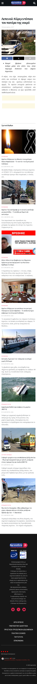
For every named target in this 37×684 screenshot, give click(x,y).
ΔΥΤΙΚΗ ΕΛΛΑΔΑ (7, 454)
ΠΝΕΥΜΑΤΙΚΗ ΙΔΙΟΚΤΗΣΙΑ (18, 626)
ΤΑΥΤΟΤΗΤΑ (18, 637)
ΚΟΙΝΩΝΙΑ (5, 156)
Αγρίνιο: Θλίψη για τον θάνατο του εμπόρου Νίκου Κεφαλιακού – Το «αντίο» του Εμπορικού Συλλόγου (18, 161)
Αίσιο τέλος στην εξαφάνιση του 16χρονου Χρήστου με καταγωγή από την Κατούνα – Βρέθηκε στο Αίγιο (16, 262)
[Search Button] (34, 3)
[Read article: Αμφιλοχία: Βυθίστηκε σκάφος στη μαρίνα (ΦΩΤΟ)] (18, 389)
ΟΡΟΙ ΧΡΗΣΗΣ (18, 622)
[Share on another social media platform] (30, 58)
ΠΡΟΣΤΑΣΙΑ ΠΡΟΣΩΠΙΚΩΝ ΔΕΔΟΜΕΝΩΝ (18, 630)
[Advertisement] (18, 10)
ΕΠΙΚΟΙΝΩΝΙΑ (18, 641)
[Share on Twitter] (18, 58)
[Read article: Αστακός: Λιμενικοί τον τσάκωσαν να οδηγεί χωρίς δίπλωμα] (18, 341)
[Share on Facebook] (7, 58)
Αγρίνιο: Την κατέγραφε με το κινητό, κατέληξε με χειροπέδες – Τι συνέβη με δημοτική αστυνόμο (18, 212)
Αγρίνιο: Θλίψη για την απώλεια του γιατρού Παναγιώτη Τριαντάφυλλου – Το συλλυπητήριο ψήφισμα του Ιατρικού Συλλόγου (18, 310)
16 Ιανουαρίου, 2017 (8, 27)
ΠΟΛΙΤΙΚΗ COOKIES (18, 633)
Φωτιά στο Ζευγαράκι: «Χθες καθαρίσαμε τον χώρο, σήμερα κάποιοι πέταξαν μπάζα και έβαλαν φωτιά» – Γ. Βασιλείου (17, 510)
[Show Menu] (2, 3)
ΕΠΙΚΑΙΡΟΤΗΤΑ (6, 404)
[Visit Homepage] (18, 3)
